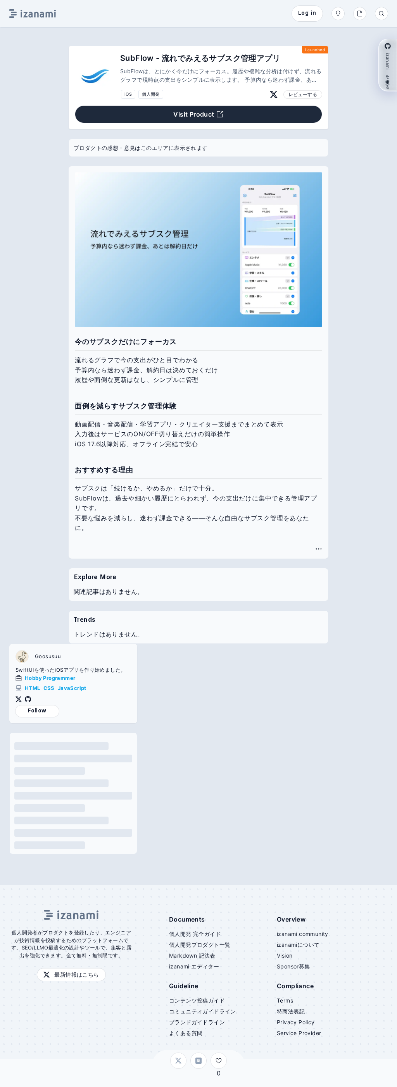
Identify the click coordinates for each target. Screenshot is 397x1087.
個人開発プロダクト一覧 (199, 944)
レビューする (302, 94)
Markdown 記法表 (192, 955)
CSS (49, 688)
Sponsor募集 (293, 966)
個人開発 (151, 94)
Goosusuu (48, 656)
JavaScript (72, 688)
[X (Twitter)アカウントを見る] (274, 94)
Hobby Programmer (50, 678)
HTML (32, 688)
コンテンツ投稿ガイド (197, 1000)
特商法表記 (291, 1011)
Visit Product (193, 114)
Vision (284, 955)
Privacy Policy (296, 1022)
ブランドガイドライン (197, 1022)
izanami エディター (194, 966)
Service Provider (299, 1033)
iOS (128, 94)
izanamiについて (298, 944)
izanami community (302, 933)
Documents (187, 919)
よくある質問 (185, 1033)
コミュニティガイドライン (202, 1011)
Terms (285, 1000)
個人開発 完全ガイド (195, 933)
